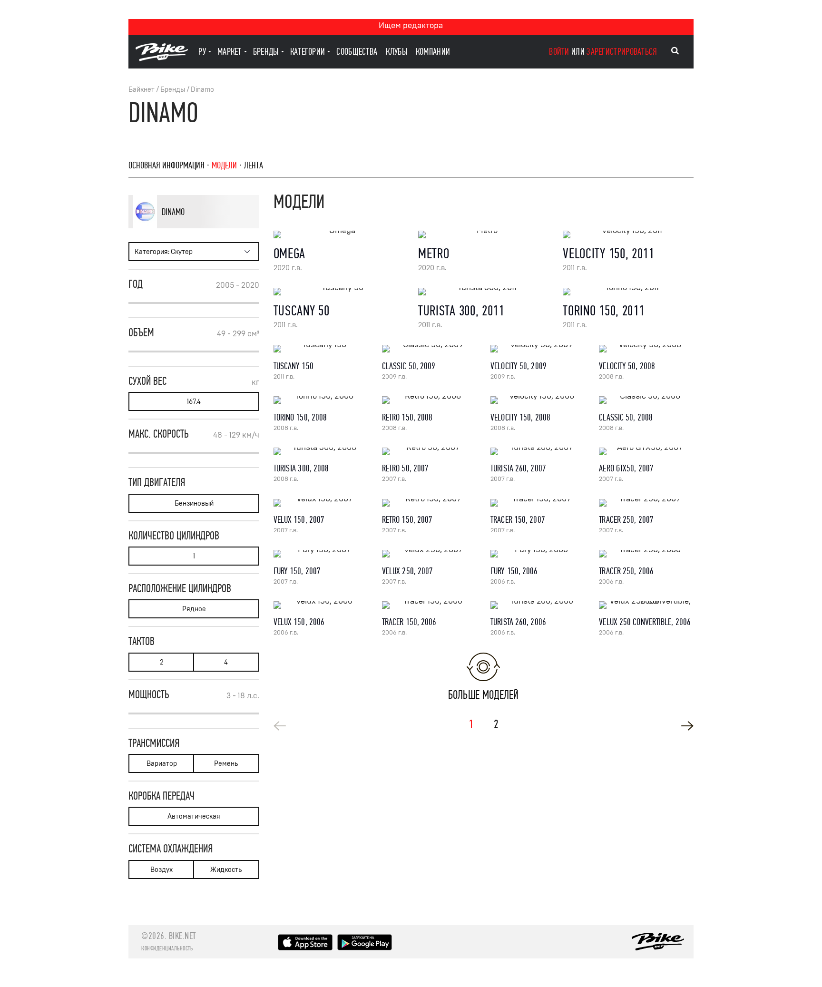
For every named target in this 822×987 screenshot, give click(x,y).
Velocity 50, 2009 (518, 366)
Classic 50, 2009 (409, 366)
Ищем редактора (411, 25)
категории (307, 51)
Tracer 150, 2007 (517, 519)
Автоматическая (193, 816)
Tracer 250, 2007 (626, 519)
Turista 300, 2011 (461, 311)
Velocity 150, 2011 (608, 253)
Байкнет (141, 90)
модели (224, 165)
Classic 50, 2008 (626, 417)
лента (253, 165)
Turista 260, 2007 (518, 468)
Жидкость (226, 870)
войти (559, 51)
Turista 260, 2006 (518, 621)
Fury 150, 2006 (514, 571)
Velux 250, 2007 (407, 571)
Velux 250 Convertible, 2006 (645, 621)
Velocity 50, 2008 (627, 366)
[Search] (675, 51)
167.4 (194, 402)
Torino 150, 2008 (300, 417)
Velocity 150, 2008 (520, 417)
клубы (396, 51)
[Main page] (162, 59)
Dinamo (202, 90)
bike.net (182, 935)
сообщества (356, 51)
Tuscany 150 (293, 366)
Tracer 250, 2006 (626, 571)
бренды (266, 51)
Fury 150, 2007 (297, 571)
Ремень (226, 764)
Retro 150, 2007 (407, 519)
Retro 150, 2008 (407, 417)
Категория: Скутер (164, 252)
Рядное (194, 609)
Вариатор (162, 764)
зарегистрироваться (622, 51)
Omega (290, 253)
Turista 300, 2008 (301, 468)
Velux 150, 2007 (299, 519)
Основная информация (166, 165)
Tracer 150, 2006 (409, 621)
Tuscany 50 (302, 311)
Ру (202, 51)
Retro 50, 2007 (405, 468)
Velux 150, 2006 (299, 621)
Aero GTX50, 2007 (626, 468)
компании (433, 51)
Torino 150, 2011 (603, 311)
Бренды (172, 90)
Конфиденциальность (167, 948)
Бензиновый (194, 503)
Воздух (161, 870)
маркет (229, 51)
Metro (434, 253)
